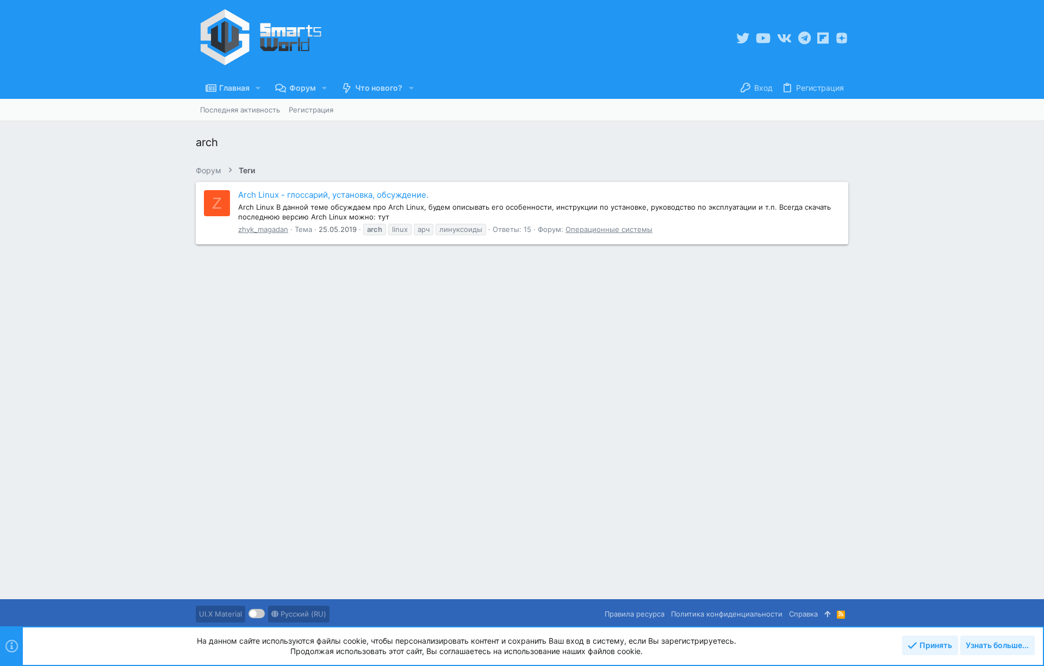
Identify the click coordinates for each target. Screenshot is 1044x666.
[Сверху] (827, 614)
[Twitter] (742, 38)
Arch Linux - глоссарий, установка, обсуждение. (333, 195)
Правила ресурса (634, 614)
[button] (258, 88)
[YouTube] (763, 38)
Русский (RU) (302, 614)
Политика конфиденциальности (726, 614)
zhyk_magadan (263, 229)
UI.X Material (220, 614)
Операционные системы (609, 229)
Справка (803, 614)
